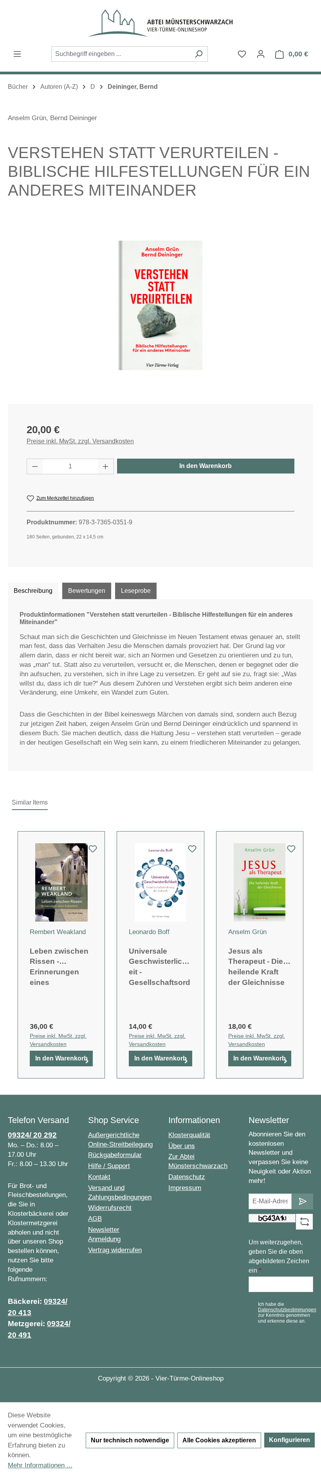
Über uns (181, 1146)
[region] (160, 305)
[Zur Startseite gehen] (160, 23)
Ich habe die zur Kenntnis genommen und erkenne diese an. (287, 1313)
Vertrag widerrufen (115, 1250)
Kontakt (99, 1177)
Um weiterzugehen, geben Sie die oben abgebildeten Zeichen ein (279, 1256)
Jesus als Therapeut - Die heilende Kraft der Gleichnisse (256, 966)
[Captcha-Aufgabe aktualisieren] (304, 1221)
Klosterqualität (189, 1135)
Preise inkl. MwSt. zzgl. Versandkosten (80, 441)
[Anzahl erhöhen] (105, 466)
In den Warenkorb (205, 466)
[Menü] (17, 54)
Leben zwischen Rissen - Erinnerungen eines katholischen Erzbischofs (59, 966)
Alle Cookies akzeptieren (219, 1440)
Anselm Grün (27, 118)
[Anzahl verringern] (35, 466)
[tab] (33, 591)
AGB (95, 1218)
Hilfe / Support (109, 1166)
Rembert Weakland (58, 932)
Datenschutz (186, 1177)
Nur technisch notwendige (130, 1440)
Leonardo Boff (149, 932)
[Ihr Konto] (260, 54)
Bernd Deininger (73, 118)
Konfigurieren (289, 1440)
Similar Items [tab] (30, 802)
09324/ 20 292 (32, 1135)
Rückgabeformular (115, 1155)
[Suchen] (198, 54)
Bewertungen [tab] (86, 590)
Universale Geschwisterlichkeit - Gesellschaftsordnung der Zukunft (160, 966)
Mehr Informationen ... (40, 1465)
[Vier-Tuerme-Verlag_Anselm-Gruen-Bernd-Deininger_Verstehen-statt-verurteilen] (160, 305)
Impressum (184, 1188)
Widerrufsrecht (110, 1208)
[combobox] (120, 54)
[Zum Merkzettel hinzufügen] (93, 851)
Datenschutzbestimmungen (287, 1309)
